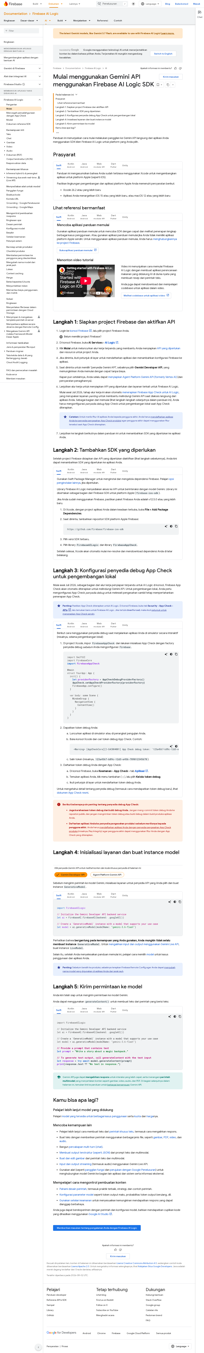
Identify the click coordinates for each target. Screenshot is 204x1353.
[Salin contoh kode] (176, 526)
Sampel (50, 1305)
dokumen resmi (72, 792)
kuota (137, 1116)
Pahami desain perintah (73, 1189)
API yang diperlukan (168, 348)
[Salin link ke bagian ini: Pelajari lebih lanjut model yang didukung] (116, 1110)
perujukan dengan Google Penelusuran (133, 1170)
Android (87, 1333)
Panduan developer (56, 1294)
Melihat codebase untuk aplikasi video (144, 295)
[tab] (58, 165)
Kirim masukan (171, 76)
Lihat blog (101, 1294)
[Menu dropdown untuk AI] (51, 20)
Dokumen (54, 3)
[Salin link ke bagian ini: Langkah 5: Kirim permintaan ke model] (145, 987)
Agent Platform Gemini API (107, 874)
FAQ (148, 1320)
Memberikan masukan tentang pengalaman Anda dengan (97, 1227)
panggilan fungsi (94, 1170)
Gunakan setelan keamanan (75, 1200)
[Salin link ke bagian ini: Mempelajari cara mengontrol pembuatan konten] (129, 1183)
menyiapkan (142, 377)
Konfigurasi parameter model (76, 1194)
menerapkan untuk (150, 392)
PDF (166, 1137)
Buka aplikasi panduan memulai (76, 250)
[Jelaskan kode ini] (166, 526)
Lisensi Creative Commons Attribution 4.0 (137, 1263)
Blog (167, 3)
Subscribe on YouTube (107, 1310)
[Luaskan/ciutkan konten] (76, 94)
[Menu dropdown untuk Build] (42, 4)
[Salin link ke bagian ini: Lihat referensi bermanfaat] (108, 208)
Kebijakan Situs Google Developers (155, 1266)
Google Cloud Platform (138, 1333)
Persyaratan (53, 1346)
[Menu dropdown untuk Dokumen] (62, 4)
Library (50, 1310)
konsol (79, 331)
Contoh (118, 20)
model (150, 954)
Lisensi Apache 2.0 (80, 1266)
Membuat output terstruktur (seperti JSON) (84, 1152)
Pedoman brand (154, 1315)
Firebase (57, 68)
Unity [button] (125, 165)
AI (46, 20)
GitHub (50, 1315)
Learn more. (168, 33)
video (173, 1137)
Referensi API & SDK (56, 1300)
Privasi (65, 1346)
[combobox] (112, 4)
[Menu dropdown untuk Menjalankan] (90, 20)
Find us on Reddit (104, 1300)
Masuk (196, 3)
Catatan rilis (152, 1310)
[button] (19, 68)
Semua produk (163, 1333)
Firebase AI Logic (45, 14)
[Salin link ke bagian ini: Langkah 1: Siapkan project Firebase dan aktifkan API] (178, 322)
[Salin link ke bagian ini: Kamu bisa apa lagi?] (101, 1100)
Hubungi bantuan (154, 1294)
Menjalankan (80, 20)
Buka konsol (181, 3)
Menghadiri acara (105, 1315)
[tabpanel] (117, 185)
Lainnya (73, 3)
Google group (153, 1305)
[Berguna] (175, 68)
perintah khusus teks (121, 1131)
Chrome (101, 1333)
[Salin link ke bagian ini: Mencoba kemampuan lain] (95, 1125)
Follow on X (102, 1305)
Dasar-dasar (27, 20)
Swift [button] (58, 165)
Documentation (15, 14)
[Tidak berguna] (180, 68)
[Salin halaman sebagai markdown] (168, 84)
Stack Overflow (153, 1300)
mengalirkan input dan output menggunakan (144, 944)
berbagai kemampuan (118, 1084)
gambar (157, 1137)
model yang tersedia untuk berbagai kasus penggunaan (94, 1116)
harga (150, 1116)
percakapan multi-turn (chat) (85, 1147)
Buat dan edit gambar (72, 1158)
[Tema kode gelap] (171, 526)
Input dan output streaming (75, 1164)
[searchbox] (21, 30)
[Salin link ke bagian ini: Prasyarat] (79, 155)
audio (62, 1141)
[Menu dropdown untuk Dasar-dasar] (38, 20)
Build (35, 3)
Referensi (102, 20)
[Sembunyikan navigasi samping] (38, 1347)
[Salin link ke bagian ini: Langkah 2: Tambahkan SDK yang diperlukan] (159, 450)
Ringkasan (9, 20)
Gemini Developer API (73, 874)
